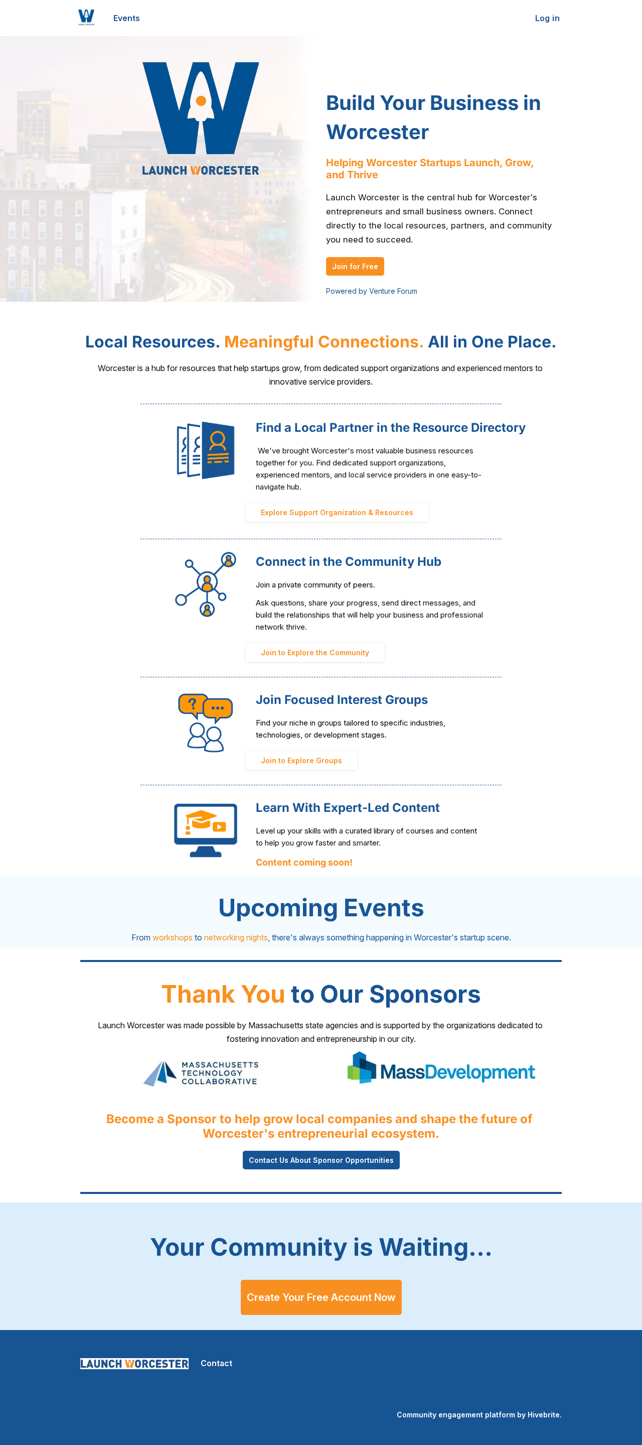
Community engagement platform (456, 1414)
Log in (547, 18)
